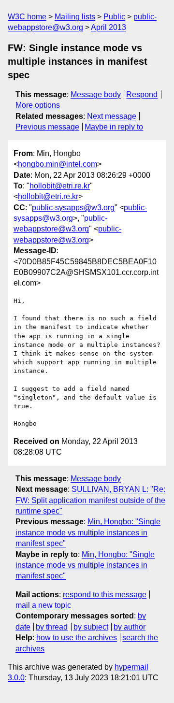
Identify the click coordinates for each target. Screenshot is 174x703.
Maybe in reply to (114, 127)
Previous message (47, 127)
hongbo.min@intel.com (57, 164)
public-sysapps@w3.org (73, 207)
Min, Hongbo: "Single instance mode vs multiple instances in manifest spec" (87, 532)
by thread (52, 627)
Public (114, 17)
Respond (142, 94)
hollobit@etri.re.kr (59, 186)
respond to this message (104, 594)
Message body (96, 94)
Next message (111, 116)
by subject (90, 627)
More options (37, 105)
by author (129, 627)
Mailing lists (75, 17)
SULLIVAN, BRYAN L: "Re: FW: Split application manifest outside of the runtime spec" (90, 500)
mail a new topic (43, 605)
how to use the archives (76, 637)
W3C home (27, 17)
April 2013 (108, 27)
